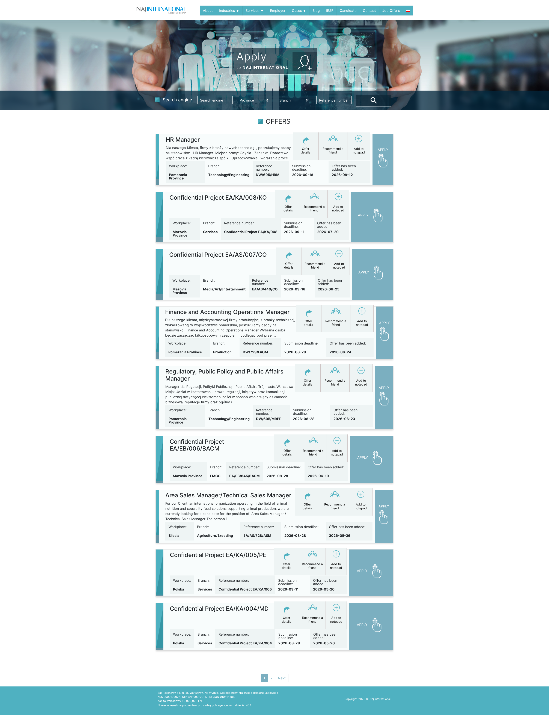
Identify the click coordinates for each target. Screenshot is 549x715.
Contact (369, 10)
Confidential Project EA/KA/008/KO (218, 197)
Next (282, 678)
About (208, 10)
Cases (297, 10)
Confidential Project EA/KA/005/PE (218, 555)
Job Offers (391, 10)
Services (252, 10)
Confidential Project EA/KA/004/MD (219, 608)
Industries (227, 10)
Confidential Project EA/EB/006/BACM (197, 445)
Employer (277, 10)
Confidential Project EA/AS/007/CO (218, 254)
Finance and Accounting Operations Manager (227, 312)
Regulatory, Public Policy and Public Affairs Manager (224, 375)
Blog (316, 10)
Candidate (348, 10)
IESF (329, 10)
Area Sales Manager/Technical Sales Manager (228, 495)
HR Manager (183, 139)
